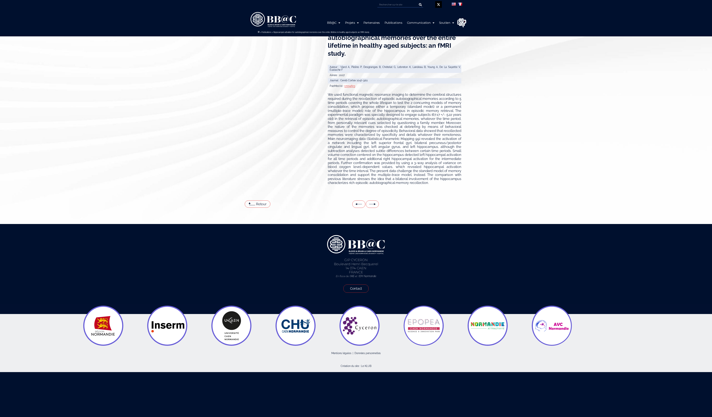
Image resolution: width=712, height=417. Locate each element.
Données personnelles (368, 353)
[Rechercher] (420, 4)
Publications (266, 32)
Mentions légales (341, 353)
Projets (350, 22)
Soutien (445, 22)
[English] (453, 4)
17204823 (349, 85)
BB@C (332, 22)
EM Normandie (367, 276)
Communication (419, 22)
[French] (460, 4)
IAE (352, 276)
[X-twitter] (438, 4)
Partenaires (371, 22)
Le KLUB (366, 365)
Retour (261, 204)
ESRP (462, 22)
